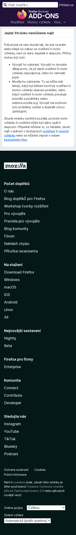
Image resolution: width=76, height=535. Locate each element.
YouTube (11, 431)
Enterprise (12, 367)
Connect (11, 388)
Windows (12, 280)
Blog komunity (16, 228)
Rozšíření (17, 22)
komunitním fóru (15, 139)
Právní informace (15, 474)
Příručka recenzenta (21, 251)
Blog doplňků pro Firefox (24, 198)
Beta (8, 346)
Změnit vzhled (13, 515)
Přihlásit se (66, 5)
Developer (12, 403)
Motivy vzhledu (38, 22)
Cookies (40, 469)
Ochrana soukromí (16, 469)
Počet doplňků (17, 184)
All (6, 317)
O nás (9, 191)
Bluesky (10, 446)
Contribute (13, 395)
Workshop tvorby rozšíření (26, 206)
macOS (10, 287)
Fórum (9, 236)
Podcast (11, 454)
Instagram (12, 424)
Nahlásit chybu (16, 243)
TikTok (10, 439)
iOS (7, 295)
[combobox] (30, 4)
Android (10, 302)
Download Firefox (19, 272)
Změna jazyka (13, 507)
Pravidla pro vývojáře (22, 221)
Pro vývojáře (14, 213)
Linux (8, 310)
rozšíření (49, 131)
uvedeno (19, 482)
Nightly (10, 338)
